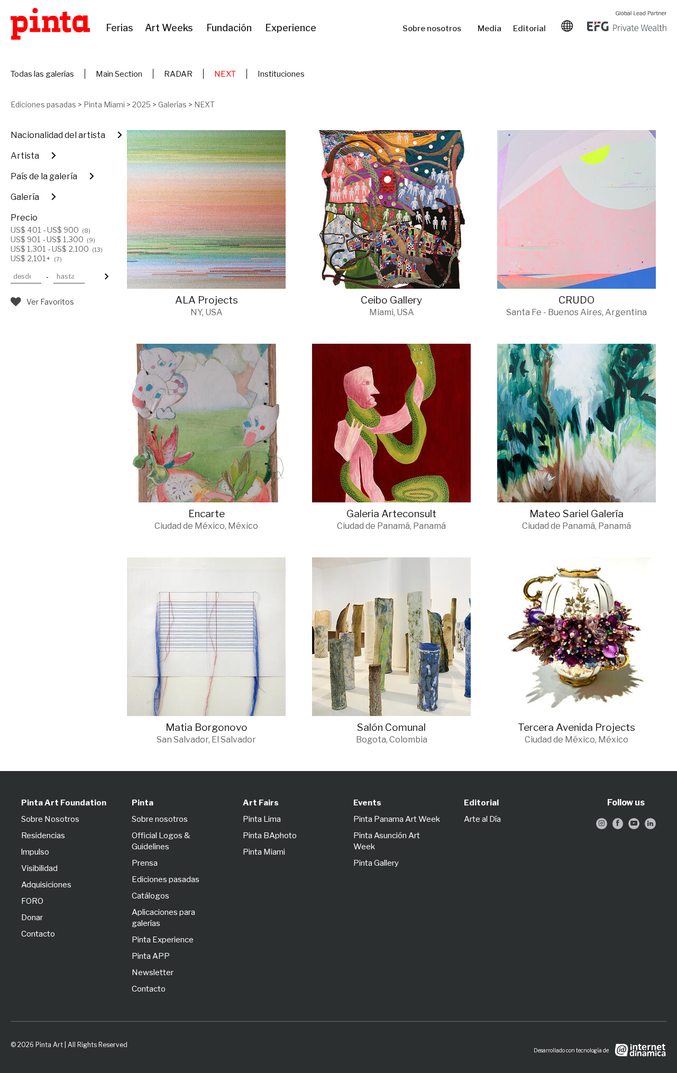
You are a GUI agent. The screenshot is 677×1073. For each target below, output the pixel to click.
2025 (141, 104)
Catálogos (150, 896)
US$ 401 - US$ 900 (50, 230)
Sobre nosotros (434, 28)
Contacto (38, 934)
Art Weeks (170, 28)
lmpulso (35, 852)
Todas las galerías (42, 74)
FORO (32, 901)
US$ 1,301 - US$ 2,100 (57, 249)
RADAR (178, 74)
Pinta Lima (262, 819)
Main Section (119, 74)
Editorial (530, 28)
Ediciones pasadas (43, 104)
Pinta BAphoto (270, 835)
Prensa (145, 863)
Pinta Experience (163, 939)
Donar (32, 917)
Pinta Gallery (376, 863)
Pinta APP (151, 956)
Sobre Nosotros (50, 819)
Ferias (120, 28)
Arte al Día (482, 819)
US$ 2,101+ (36, 258)
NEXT (225, 74)
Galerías (172, 104)
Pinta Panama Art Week (396, 819)
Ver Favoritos (50, 301)
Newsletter (152, 972)
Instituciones (281, 74)
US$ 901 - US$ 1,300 (53, 239)
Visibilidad (39, 868)
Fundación (230, 28)
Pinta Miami (104, 104)
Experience (291, 28)
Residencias (43, 835)
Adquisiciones (46, 884)
